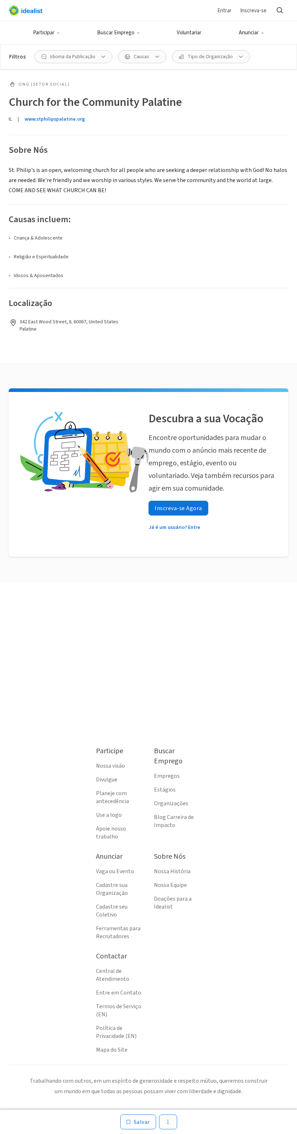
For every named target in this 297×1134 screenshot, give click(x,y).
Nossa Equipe (170, 885)
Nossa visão (110, 766)
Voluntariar (189, 32)
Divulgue (106, 780)
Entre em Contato (118, 993)
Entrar (224, 10)
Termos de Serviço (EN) (118, 1010)
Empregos (167, 776)
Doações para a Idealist (173, 903)
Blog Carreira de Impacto (174, 821)
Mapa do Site (111, 1050)
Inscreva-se (253, 10)
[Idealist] (25, 10)
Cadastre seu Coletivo (111, 911)
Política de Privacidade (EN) (116, 1032)
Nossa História (172, 871)
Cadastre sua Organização (112, 889)
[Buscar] (279, 10)
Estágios (165, 790)
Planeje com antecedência (112, 797)
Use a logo (109, 815)
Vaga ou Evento (115, 871)
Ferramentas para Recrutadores (118, 932)
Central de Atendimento (112, 975)
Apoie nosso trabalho (111, 833)
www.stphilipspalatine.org (55, 119)
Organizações (171, 803)
